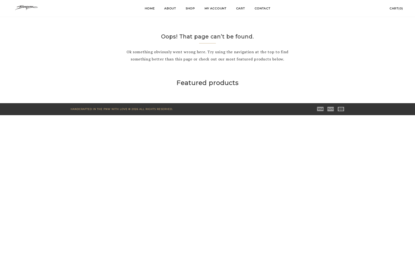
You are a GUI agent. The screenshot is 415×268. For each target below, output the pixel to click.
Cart (240, 8)
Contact (262, 8)
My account (215, 8)
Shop (190, 8)
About (170, 8)
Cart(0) (396, 8)
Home (150, 8)
